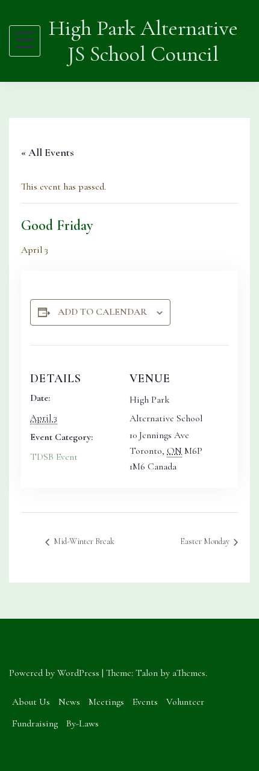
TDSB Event (54, 457)
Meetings (106, 702)
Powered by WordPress (54, 673)
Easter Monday (205, 541)
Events (145, 702)
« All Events (47, 152)
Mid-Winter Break (83, 541)
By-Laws (82, 723)
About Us (31, 702)
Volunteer (185, 702)
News (69, 702)
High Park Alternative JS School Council (143, 41)
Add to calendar (102, 312)
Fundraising (35, 723)
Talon (147, 673)
